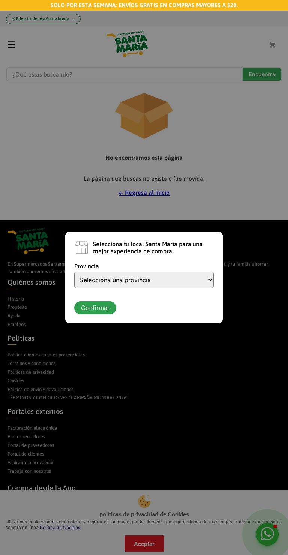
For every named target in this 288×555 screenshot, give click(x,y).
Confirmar (95, 307)
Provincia (86, 266)
